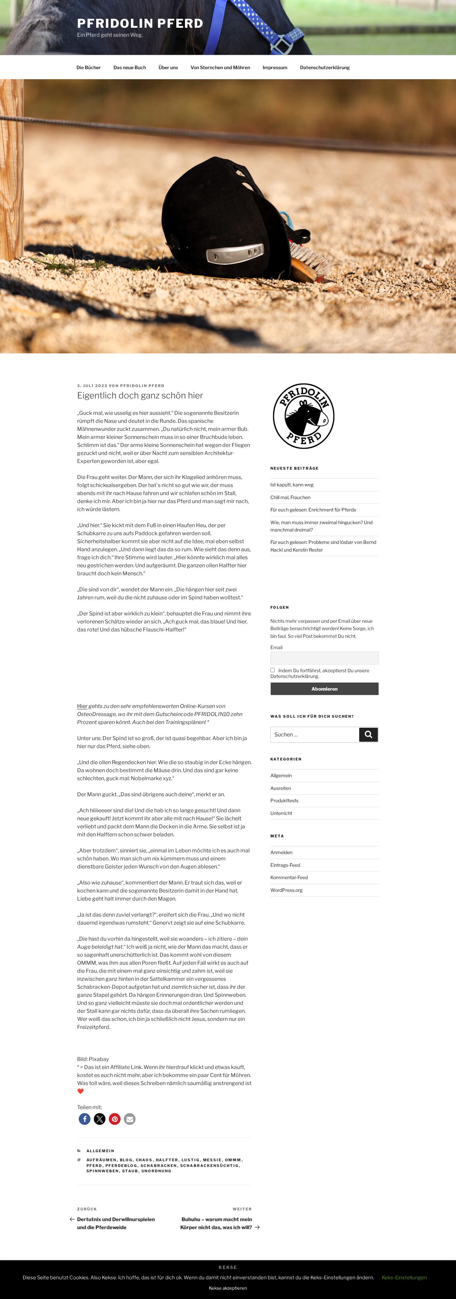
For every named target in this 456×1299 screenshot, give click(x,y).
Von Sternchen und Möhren (220, 67)
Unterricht (281, 813)
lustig (191, 1160)
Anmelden (281, 852)
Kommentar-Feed (289, 877)
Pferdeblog (121, 1165)
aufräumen (101, 1160)
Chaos (144, 1160)
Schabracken (159, 1165)
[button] (84, 1119)
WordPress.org (286, 890)
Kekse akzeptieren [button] (228, 1288)
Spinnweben (102, 1171)
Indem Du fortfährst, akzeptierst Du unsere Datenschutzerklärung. (319, 673)
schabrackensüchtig (209, 1165)
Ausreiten (280, 788)
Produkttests (284, 800)
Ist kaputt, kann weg (291, 484)
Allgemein (100, 1151)
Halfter (167, 1160)
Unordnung (157, 1171)
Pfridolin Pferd (140, 23)
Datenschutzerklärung (325, 67)
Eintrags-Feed (285, 865)
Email (276, 647)
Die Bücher (88, 67)
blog (126, 1160)
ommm (233, 1160)
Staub (130, 1171)
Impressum (275, 67)
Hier (82, 706)
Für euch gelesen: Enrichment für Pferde (313, 509)
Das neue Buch (129, 67)
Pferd (94, 1165)
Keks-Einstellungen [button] (404, 1278)
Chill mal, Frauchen (290, 497)
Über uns (168, 67)
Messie (212, 1160)
